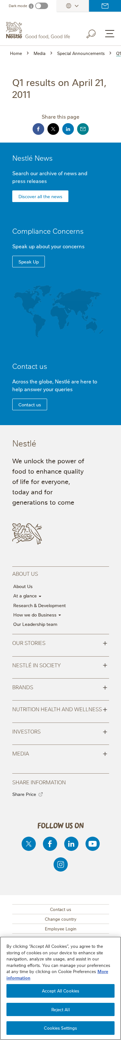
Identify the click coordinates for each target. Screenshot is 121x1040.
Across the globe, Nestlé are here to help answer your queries (54, 385)
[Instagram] (61, 864)
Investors (59, 731)
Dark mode (18, 5)
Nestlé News (32, 157)
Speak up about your (48, 246)
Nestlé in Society (59, 665)
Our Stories (59, 642)
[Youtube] (93, 844)
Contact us (105, 6)
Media (59, 753)
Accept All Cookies (60, 990)
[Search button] (95, 32)
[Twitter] (29, 844)
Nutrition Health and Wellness (59, 708)
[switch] (41, 6)
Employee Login (60, 928)
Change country (60, 919)
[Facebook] (50, 844)
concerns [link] (74, 246)
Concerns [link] (68, 230)
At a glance (25, 595)
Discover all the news (40, 196)
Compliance (48, 230)
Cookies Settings (60, 1028)
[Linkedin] (71, 844)
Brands (59, 687)
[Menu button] (110, 33)
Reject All (60, 1009)
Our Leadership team (35, 624)
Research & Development (39, 605)
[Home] (39, 30)
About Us (23, 586)
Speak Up (28, 261)
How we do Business (35, 614)
